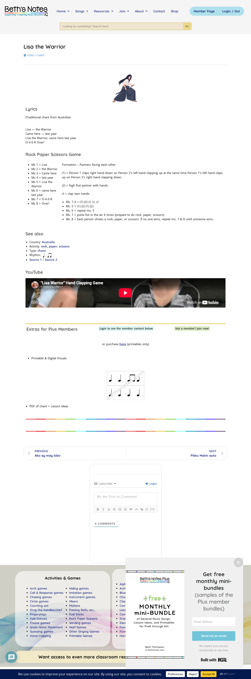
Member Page (204, 11)
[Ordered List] (120, 509)
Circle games (39, 601)
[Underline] (109, 509)
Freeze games (40, 623)
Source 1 (35, 260)
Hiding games (79, 588)
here (122, 344)
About (139, 11)
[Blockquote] (131, 509)
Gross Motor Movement (46, 627)
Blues (123, 593)
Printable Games (80, 636)
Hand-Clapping (40, 636)
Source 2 (51, 260)
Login (152, 483)
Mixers (73, 601)
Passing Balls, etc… (82, 610)
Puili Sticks (76, 614)
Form (123, 631)
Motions (74, 605)
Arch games (38, 588)
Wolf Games (77, 627)
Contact (159, 11)
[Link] (142, 509)
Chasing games (41, 597)
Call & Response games (46, 593)
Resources (101, 11)
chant (42, 251)
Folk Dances (38, 618)
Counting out (39, 605)
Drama (124, 618)
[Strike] (114, 509)
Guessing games (41, 631)
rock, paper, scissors (55, 246)
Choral (124, 597)
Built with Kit (214, 659)
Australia (48, 242)
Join (122, 11)
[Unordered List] (125, 509)
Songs (79, 11)
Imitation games (80, 593)
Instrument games (82, 597)
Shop (174, 11)
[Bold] (98, 509)
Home (61, 11)
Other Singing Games (84, 631)
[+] (152, 509)
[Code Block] (136, 509)
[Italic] (103, 509)
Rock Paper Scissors (83, 618)
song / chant (36, 55)
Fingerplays (38, 614)
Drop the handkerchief (46, 610)
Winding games (80, 623)
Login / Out (231, 11)
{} (147, 509)
